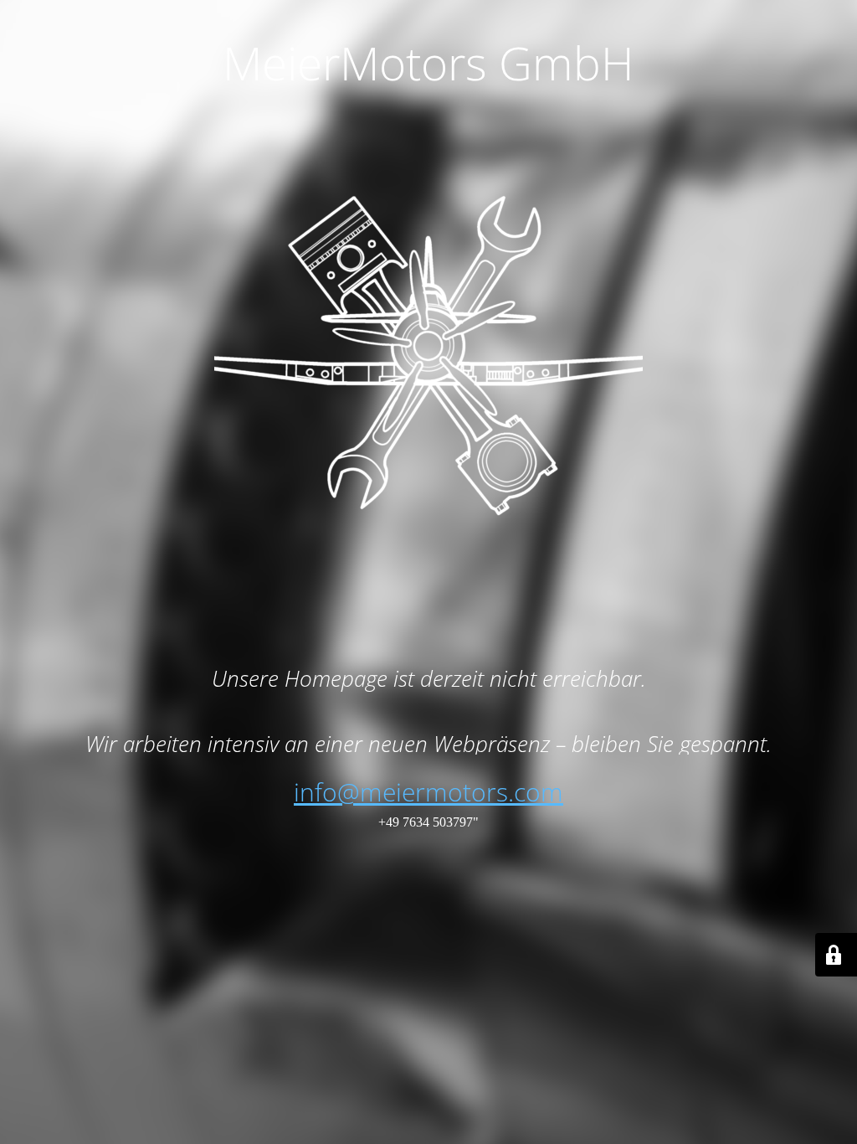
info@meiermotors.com (428, 792)
